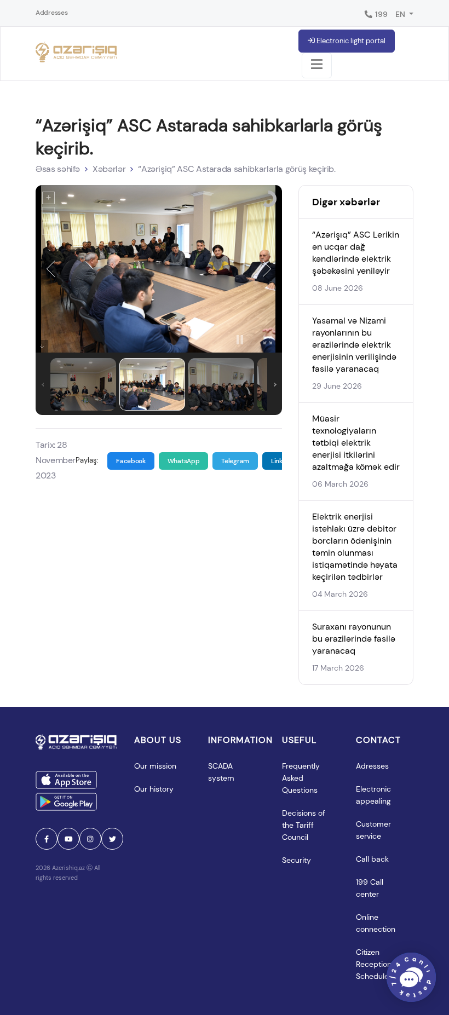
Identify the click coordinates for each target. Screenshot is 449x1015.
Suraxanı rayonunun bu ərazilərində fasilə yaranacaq (353, 638)
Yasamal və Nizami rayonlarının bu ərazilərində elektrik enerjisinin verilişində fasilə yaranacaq (354, 344)
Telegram (235, 461)
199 (380, 14)
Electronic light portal (350, 40)
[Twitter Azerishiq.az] (112, 839)
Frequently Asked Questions (302, 778)
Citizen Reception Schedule (375, 964)
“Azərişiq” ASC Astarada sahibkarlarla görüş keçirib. (237, 169)
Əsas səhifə (58, 169)
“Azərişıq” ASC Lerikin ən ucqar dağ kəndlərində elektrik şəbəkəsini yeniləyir (355, 252)
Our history (154, 789)
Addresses (51, 12)
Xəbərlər (109, 169)
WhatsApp (184, 461)
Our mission (155, 766)
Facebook (131, 461)
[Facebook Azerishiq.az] (46, 839)
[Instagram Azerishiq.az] (90, 839)
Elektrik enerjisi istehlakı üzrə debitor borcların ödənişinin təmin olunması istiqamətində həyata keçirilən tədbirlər (355, 547)
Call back (372, 859)
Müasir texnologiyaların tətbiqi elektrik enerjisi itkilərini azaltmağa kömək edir (356, 442)
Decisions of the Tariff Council (304, 825)
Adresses (372, 766)
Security (296, 860)
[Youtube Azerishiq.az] (68, 839)
